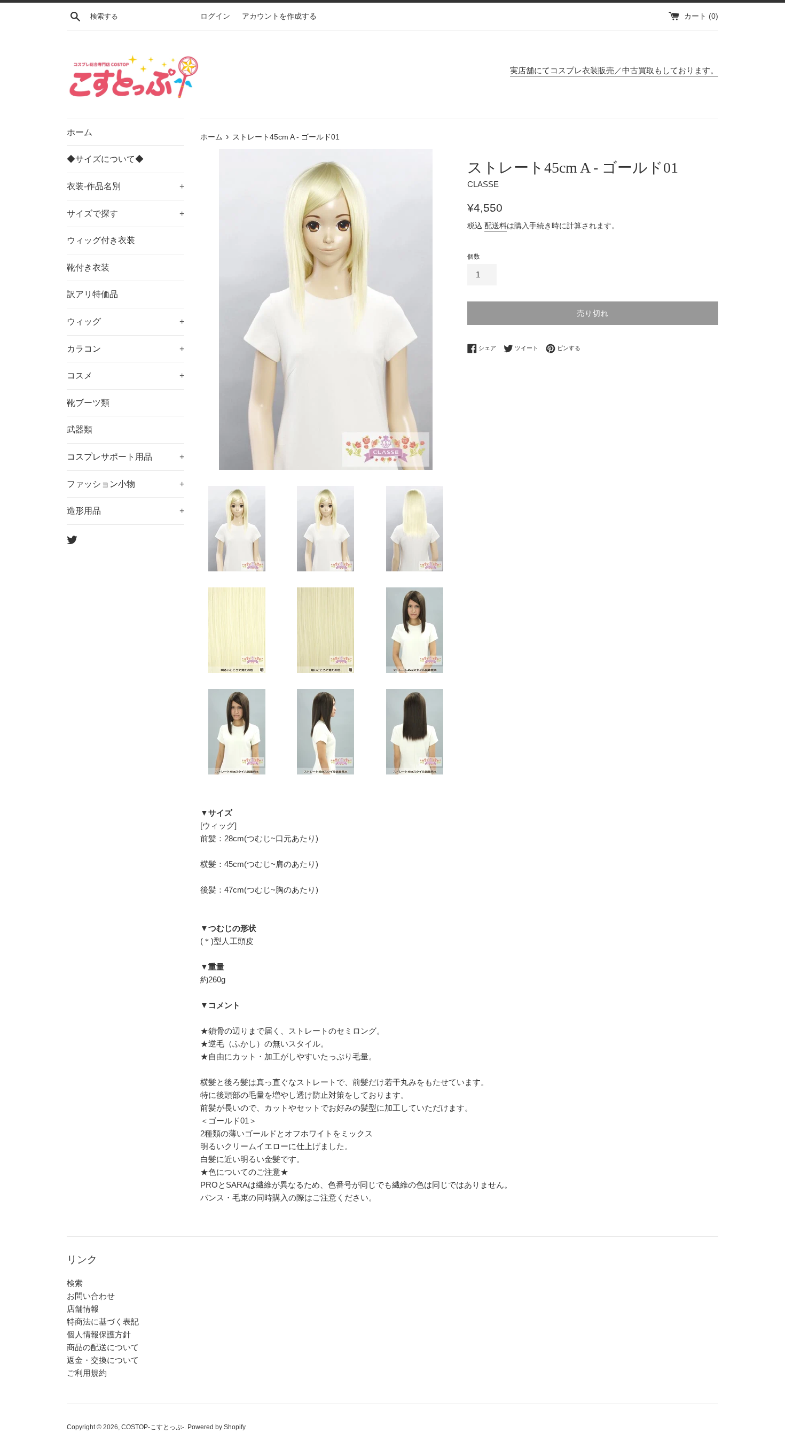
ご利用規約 (87, 1372)
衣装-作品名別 (125, 186)
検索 (75, 1283)
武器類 (79, 429)
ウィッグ (125, 321)
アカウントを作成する (279, 16)
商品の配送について (103, 1347)
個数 (473, 256)
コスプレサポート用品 (125, 456)
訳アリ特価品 (92, 294)
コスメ (125, 375)
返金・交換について (103, 1360)
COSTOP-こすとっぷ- (152, 1427)
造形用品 (125, 510)
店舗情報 (83, 1308)
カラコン (125, 348)
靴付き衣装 (88, 267)
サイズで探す (125, 213)
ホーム (79, 132)
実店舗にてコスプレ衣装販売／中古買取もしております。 (614, 70)
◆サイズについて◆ (105, 159)
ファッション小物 (125, 484)
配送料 (495, 225)
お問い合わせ (91, 1295)
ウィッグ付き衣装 (101, 240)
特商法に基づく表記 (103, 1321)
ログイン (215, 16)
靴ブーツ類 (88, 402)
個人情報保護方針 (99, 1334)
